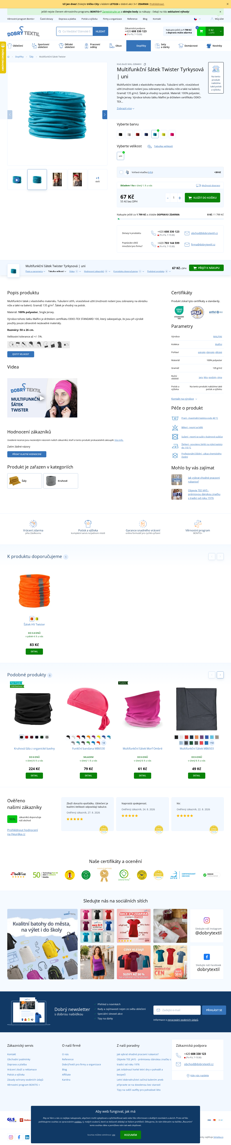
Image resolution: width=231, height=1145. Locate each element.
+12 (212, 742)
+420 (136, 31)
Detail (34, 651)
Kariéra (66, 1079)
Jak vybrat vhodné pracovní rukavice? (138, 1054)
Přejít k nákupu (209, 268)
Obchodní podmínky (18, 1059)
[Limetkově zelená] (88, 743)
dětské (218, 352)
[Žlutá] (98, 737)
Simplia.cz (218, 1137)
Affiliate (66, 1074)
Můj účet (219, 18)
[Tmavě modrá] (83, 737)
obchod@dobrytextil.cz (204, 233)
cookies (78, 1121)
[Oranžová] (88, 737)
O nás (65, 1054)
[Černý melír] (196, 743)
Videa (73, 271)
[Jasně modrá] (93, 743)
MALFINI (217, 336)
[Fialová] (93, 737)
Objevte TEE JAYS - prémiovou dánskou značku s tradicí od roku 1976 (204, 494)
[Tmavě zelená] (191, 743)
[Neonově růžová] (172, 134)
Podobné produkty (157, 271)
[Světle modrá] (181, 743)
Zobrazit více (124, 108)
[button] (104, 114)
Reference (132, 18)
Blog (145, 18)
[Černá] (120, 134)
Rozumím (130, 1135)
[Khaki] (217, 737)
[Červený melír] (201, 743)
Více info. (118, 440)
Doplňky (19, 56)
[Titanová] (83, 743)
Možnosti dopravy (211, 185)
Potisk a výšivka (89, 18)
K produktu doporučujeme (127, 271)
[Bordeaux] (31, 737)
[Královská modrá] (146, 134)
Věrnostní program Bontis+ (20, 18)
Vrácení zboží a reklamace (22, 1069)
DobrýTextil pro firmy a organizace (81, 1064)
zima (219, 377)
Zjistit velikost (20, 354)
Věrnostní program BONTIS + (23, 1084)
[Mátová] (78, 743)
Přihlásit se (214, 1010)
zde (113, 1134)
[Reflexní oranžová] (31, 619)
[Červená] (137, 134)
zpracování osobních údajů (183, 1019)
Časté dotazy (46, 18)
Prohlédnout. (157, 4)
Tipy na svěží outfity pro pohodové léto (138, 1089)
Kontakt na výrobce (182, 398)
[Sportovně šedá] (47, 737)
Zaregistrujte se (111, 11)
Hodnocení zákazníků (95, 271)
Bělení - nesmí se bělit (192, 427)
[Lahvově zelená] (42, 737)
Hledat (100, 31)
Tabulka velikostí (163, 146)
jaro (201, 377)
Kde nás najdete (199, 1075)
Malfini (218, 344)
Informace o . (176, 1019)
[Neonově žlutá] (163, 134)
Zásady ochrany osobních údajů (25, 1079)
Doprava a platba (67, 18)
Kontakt (157, 18)
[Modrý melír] (206, 743)
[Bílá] (129, 134)
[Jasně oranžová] (98, 743)
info (150, 172)
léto (206, 377)
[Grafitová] (186, 743)
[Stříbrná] (73, 743)
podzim (212, 377)
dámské (210, 352)
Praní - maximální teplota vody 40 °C (199, 418)
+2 (103, 742)
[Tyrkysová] (155, 134)
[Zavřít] (227, 4)
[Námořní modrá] (36, 737)
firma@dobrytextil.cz (203, 244)
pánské (201, 352)
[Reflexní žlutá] (36, 619)
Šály (31, 56)
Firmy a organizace (112, 18)
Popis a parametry (34, 271)
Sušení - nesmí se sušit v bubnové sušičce (202, 436)
